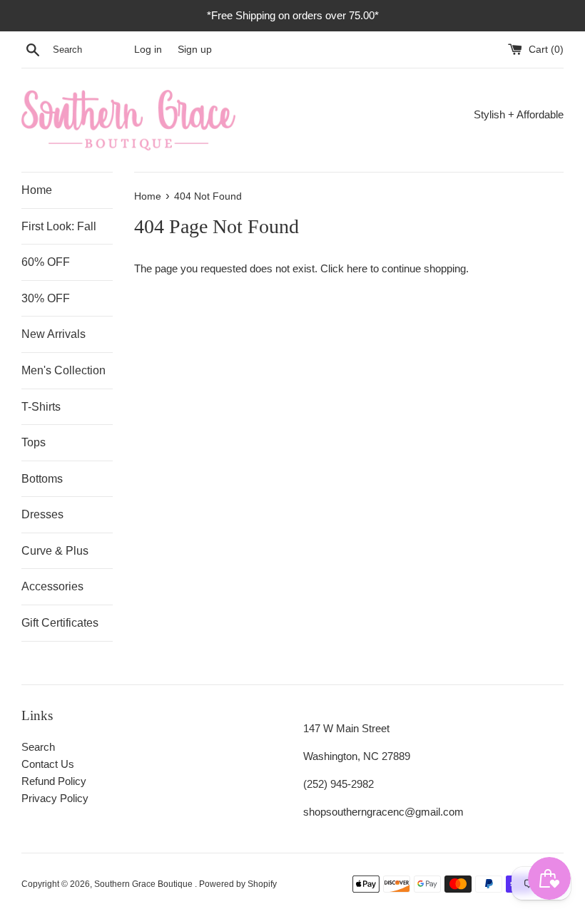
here (357, 268)
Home (36, 190)
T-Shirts (41, 407)
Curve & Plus (54, 551)
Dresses (42, 514)
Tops (33, 442)
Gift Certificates (59, 623)
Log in (148, 49)
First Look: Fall (58, 226)
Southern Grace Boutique (144, 884)
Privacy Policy (54, 798)
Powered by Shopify (238, 884)
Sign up (195, 49)
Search (38, 747)
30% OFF (45, 298)
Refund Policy (53, 781)
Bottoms (42, 479)
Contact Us (47, 764)
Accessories (52, 586)
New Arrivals (53, 334)
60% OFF (45, 262)
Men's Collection (63, 370)
